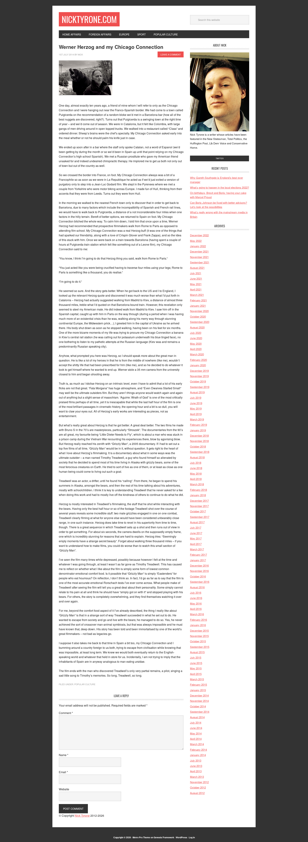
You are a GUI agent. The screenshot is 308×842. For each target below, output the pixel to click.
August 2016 (197, 587)
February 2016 (198, 620)
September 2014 (199, 711)
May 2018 (196, 473)
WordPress (181, 837)
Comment (66, 713)
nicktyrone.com (89, 19)
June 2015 (196, 663)
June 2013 (196, 766)
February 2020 (198, 360)
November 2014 (199, 701)
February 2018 (198, 490)
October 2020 (198, 316)
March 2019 (197, 419)
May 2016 (196, 603)
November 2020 (199, 311)
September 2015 (199, 647)
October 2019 (198, 381)
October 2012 (198, 787)
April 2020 (196, 349)
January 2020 (198, 365)
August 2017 (197, 522)
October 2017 (198, 511)
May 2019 (196, 408)
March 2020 (197, 354)
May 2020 (196, 343)
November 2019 (199, 376)
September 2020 (199, 322)
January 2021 (198, 305)
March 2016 (197, 614)
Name (63, 755)
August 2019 (197, 392)
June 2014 (196, 728)
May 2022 (196, 241)
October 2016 (198, 576)
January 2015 (198, 690)
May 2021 (196, 284)
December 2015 (199, 630)
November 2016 (199, 571)
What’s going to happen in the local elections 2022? (219, 187)
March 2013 (197, 777)
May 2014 (196, 733)
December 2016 (199, 565)
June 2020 (196, 338)
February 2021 (198, 300)
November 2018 (199, 441)
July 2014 (195, 722)
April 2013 (196, 771)
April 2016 (196, 609)
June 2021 (196, 278)
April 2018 (196, 479)
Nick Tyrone (82, 815)
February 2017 (198, 554)
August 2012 (197, 793)
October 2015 (198, 641)
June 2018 (196, 468)
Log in (192, 837)
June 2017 (196, 533)
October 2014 (198, 706)
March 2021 (197, 295)
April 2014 (196, 739)
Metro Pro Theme (141, 837)
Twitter (220, 158)
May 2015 (196, 668)
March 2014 (197, 744)
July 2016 (195, 592)
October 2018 (198, 446)
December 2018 (199, 435)
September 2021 (199, 262)
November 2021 (199, 257)
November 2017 (199, 506)
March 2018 (197, 484)
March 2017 (197, 549)
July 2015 (195, 657)
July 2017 (195, 527)
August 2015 (197, 652)
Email (63, 772)
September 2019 (199, 387)
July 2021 (195, 273)
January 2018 (198, 495)
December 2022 (199, 235)
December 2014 (199, 695)
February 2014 (198, 749)
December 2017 (199, 500)
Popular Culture (84, 684)
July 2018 (195, 462)
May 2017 (196, 538)
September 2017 (199, 517)
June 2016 (196, 598)
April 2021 (196, 289)
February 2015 (198, 684)
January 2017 (198, 560)
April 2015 (196, 674)
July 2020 (195, 333)
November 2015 (199, 636)
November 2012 (199, 782)
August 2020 (197, 327)
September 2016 (199, 582)
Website (64, 789)
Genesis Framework (164, 837)
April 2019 (196, 414)
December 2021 (199, 251)
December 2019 (199, 371)
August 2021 (197, 267)
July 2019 (195, 397)
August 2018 (197, 457)
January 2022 (198, 246)
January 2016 (198, 625)
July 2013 (195, 760)
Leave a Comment (170, 54)
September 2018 (199, 452)
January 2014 (198, 755)
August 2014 (197, 717)
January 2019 (198, 430)
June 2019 (196, 403)
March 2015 (197, 679)
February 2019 (198, 425)
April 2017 (196, 544)
